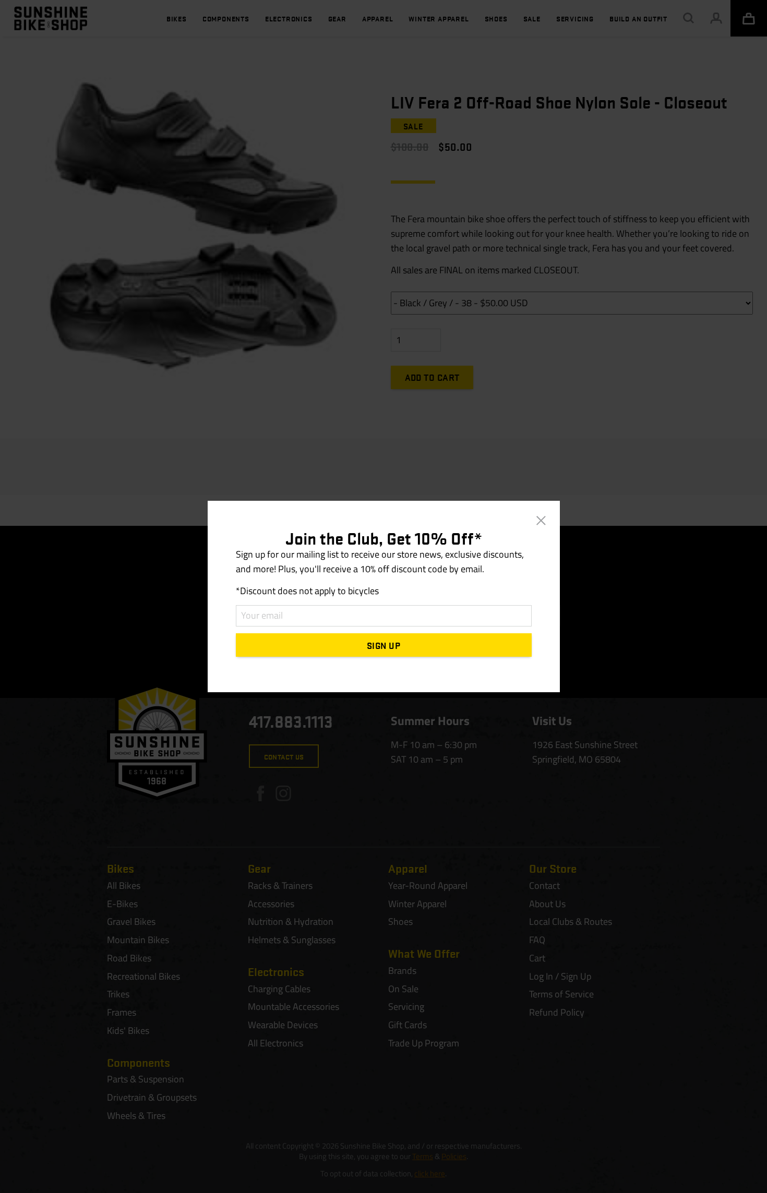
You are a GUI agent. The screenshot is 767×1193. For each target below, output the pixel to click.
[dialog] (383, 596)
